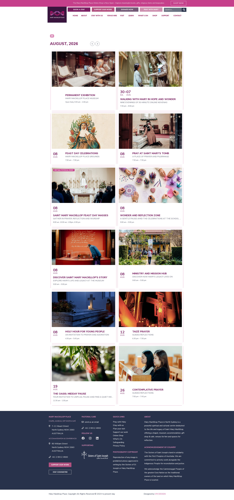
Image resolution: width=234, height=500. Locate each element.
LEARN (131, 15)
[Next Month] (97, 44)
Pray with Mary (119, 422)
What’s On (117, 439)
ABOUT (84, 15)
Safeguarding (118, 442)
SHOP (154, 15)
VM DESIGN (160, 494)
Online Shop (118, 435)
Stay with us (118, 425)
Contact (177, 15)
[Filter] (52, 36)
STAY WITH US (97, 15)
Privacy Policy (119, 445)
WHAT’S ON (143, 15)
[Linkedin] (97, 438)
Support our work (120, 432)
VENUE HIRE (112, 15)
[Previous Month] (92, 44)
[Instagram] (90, 438)
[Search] (184, 10)
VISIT (122, 15)
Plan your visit (119, 428)
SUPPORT (165, 15)
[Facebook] (83, 438)
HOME (75, 15)
